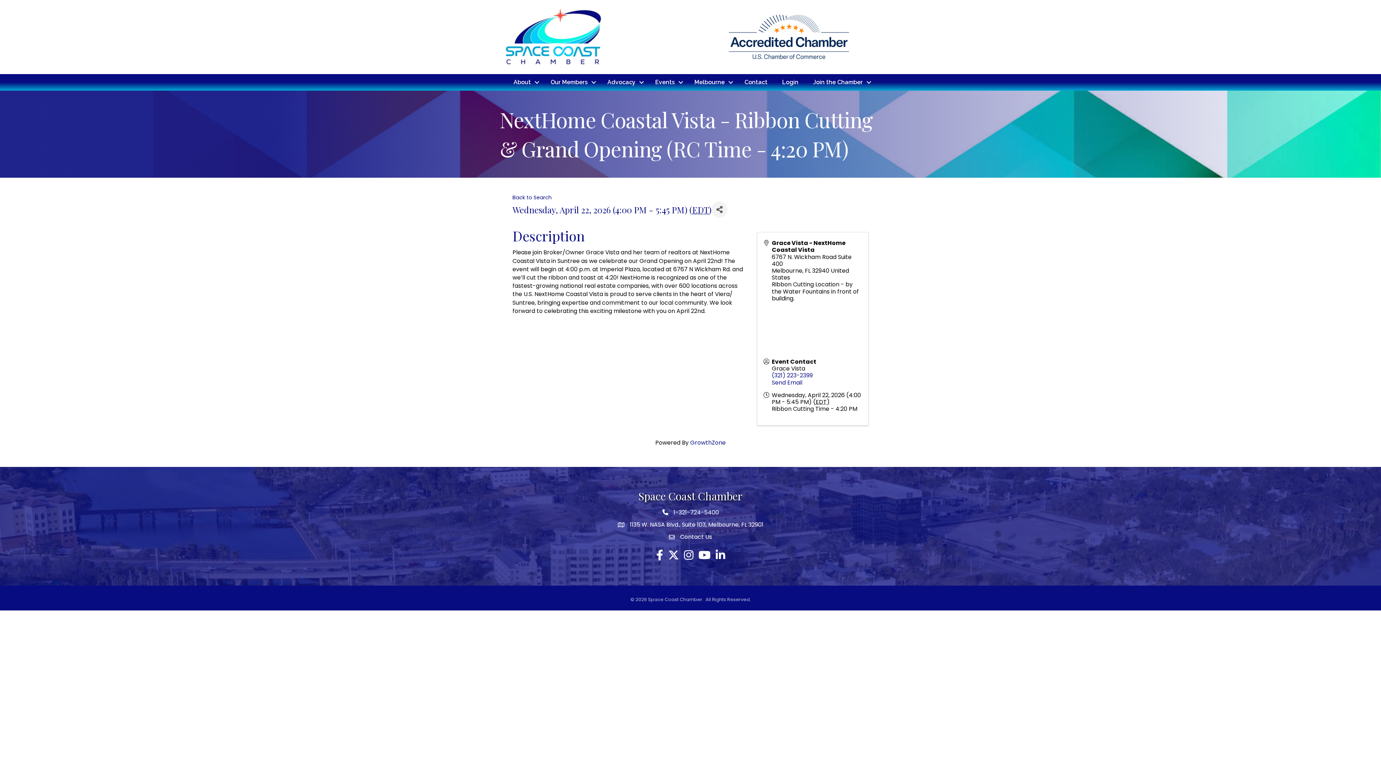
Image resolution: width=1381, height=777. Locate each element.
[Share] (719, 209)
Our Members (569, 82)
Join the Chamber (838, 82)
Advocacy (621, 82)
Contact (755, 82)
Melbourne (709, 82)
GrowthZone (708, 443)
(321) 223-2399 (792, 375)
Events (665, 82)
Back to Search (532, 197)
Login (790, 82)
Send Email (787, 382)
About (522, 82)
